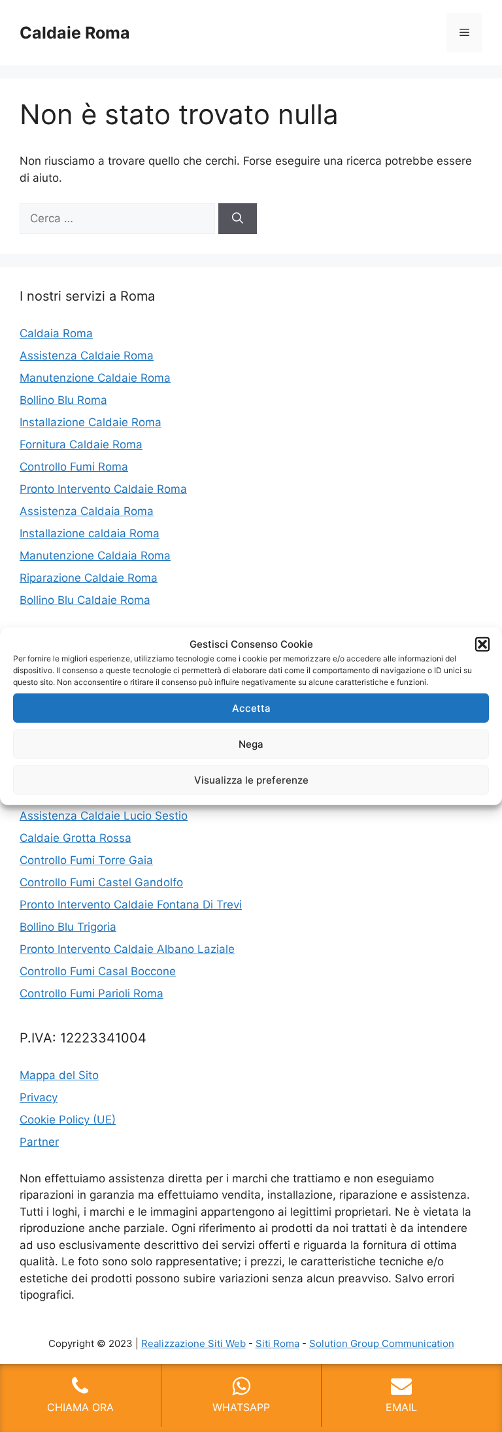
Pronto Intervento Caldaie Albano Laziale (127, 949)
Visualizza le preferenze (251, 779)
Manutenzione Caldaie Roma (95, 377)
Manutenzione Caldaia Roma (95, 555)
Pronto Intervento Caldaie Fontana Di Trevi (131, 904)
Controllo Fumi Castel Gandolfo (101, 882)
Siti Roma (277, 1343)
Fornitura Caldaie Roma (81, 444)
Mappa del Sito (59, 1075)
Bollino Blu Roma (63, 400)
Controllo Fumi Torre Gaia (86, 860)
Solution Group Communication (381, 1343)
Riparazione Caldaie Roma (89, 577)
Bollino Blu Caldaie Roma (85, 600)
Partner (39, 1141)
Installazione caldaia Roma (89, 533)
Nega (251, 743)
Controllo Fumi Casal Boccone (98, 971)
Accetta (251, 707)
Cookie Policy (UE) (68, 1119)
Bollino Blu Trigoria (68, 926)
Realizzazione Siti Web (193, 1343)
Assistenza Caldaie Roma (87, 355)
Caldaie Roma (75, 32)
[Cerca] (237, 219)
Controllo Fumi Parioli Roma (91, 993)
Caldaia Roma (56, 333)
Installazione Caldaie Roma (90, 422)
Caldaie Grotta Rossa (75, 837)
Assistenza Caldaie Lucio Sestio (104, 815)
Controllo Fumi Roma (74, 466)
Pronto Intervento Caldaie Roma (103, 488)
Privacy (39, 1097)
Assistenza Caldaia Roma (87, 511)
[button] (482, 644)
